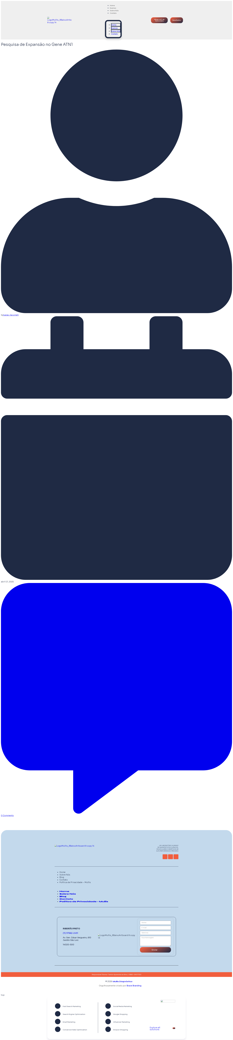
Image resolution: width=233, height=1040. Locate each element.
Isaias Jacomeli (11, 315)
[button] (113, 17)
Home (113, 25)
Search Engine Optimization (74, 1014)
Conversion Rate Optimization (75, 1030)
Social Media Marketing (122, 1006)
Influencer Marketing (121, 1022)
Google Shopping (120, 1014)
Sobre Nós (115, 31)
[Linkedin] (165, 856)
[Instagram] (170, 856)
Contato (113, 13)
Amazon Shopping (120, 1030)
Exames (114, 28)
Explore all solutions (155, 1028)
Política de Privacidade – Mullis (75, 882)
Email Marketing (69, 1022)
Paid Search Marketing (72, 1006)
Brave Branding (134, 985)
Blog (61, 877)
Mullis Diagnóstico (122, 981)
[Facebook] (176, 856)
